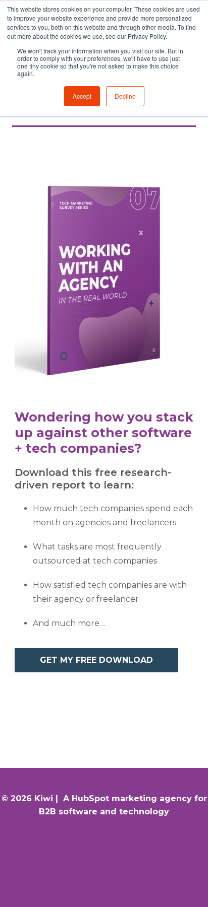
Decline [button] (125, 96)
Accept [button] (82, 96)
